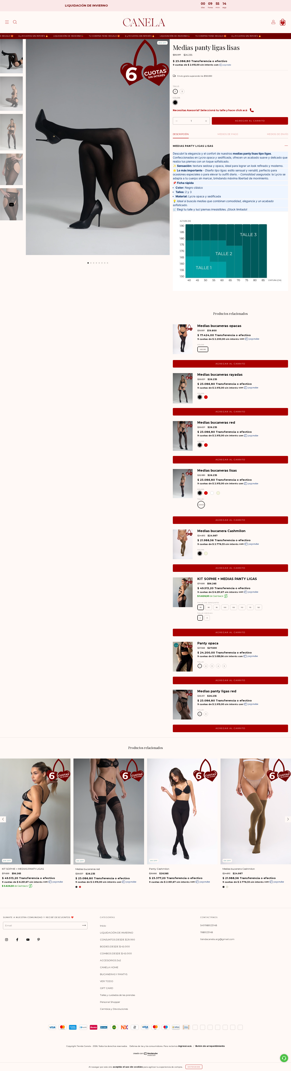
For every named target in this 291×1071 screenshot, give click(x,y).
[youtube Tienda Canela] (28, 939)
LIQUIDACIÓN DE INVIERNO (116, 932)
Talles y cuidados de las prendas (117, 995)
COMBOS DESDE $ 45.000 (116, 953)
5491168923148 (208, 925)
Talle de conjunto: (208, 603)
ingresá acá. (185, 1046)
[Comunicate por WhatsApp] (284, 1058)
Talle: (176, 86)
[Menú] (7, 22)
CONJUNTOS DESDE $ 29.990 (117, 939)
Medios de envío (277, 134)
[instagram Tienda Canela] (7, 939)
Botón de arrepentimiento (210, 1046)
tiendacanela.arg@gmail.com (217, 939)
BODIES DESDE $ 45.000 (115, 946)
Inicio (103, 925)
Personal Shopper (110, 1001)
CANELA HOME (109, 967)
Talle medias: (205, 613)
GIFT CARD (106, 988)
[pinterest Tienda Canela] (38, 939)
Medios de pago (228, 134)
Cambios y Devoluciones (114, 1008)
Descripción (181, 134)
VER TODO (106, 981)
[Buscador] (15, 22)
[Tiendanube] (145, 1055)
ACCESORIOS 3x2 (110, 960)
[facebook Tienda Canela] (17, 939)
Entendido (194, 1067)
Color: (177, 98)
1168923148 (206, 932)
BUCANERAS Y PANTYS (113, 974)
